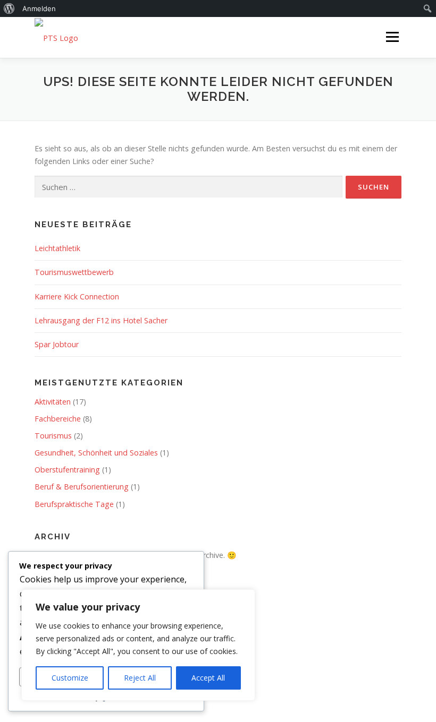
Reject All (140, 678)
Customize (70, 678)
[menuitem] (9, 8)
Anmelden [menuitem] (39, 8)
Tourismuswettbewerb (74, 272)
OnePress (274, 680)
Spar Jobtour (57, 344)
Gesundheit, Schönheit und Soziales (96, 453)
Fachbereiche (58, 419)
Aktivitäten (53, 402)
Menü (392, 37)
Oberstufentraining (67, 470)
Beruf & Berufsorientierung (82, 487)
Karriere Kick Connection (77, 296)
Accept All (208, 678)
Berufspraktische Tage (74, 504)
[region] (138, 645)
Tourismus (53, 436)
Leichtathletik (57, 248)
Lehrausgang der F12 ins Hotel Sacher (101, 320)
